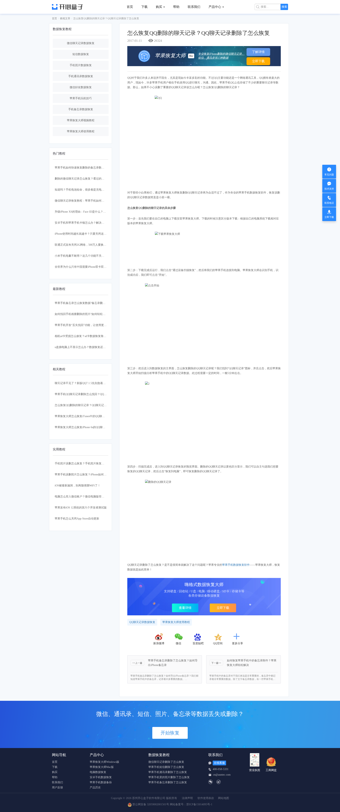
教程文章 (65, 18)
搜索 (284, 6)
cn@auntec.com (222, 774)
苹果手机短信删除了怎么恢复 (166, 767)
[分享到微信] (179, 637)
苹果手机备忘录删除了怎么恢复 (167, 782)
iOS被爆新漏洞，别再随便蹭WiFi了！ (77, 485)
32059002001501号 (158, 804)
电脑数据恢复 (98, 772)
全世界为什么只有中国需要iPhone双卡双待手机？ (85, 266)
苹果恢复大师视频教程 (80, 120)
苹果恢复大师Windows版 (104, 762)
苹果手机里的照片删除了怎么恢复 (169, 777)
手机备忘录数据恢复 (80, 109)
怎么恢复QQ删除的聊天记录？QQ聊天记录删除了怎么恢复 (90, 405)
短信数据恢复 (80, 54)
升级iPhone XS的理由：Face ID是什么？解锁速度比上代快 (90, 211)
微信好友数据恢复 (81, 87)
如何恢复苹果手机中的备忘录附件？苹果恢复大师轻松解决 (251, 663)
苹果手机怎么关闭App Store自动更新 (77, 518)
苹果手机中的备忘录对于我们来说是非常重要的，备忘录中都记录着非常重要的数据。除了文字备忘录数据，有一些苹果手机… (242, 677)
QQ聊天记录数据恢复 (142, 622)
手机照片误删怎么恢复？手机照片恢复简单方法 (84, 463)
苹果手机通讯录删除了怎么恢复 (167, 772)
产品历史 (95, 787)
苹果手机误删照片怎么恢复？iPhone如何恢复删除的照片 (89, 474)
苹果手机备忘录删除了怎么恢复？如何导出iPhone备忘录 (173, 663)
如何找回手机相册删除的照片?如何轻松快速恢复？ (85, 314)
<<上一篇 (137, 663)
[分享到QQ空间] (218, 637)
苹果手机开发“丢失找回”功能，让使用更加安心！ (85, 325)
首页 (130, 6)
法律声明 (187, 798)
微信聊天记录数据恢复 (80, 43)
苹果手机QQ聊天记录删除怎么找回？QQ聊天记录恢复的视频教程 (94, 394)
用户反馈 (57, 787)
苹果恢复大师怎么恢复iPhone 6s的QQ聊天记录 (83, 427)
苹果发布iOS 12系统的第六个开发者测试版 (81, 507)
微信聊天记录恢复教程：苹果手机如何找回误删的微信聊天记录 (93, 200)
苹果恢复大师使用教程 (80, 131)
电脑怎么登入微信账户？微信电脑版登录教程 (82, 496)
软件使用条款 (206, 798)
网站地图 (223, 798)
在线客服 (219, 762)
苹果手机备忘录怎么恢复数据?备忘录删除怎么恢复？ (87, 303)
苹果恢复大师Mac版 (102, 767)
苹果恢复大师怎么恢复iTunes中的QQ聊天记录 (82, 416)
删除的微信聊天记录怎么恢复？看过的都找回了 (84, 178)
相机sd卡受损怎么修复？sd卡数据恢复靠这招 (82, 336)
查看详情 (185, 607)
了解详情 (258, 52)
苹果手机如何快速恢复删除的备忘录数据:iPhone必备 (86, 167)
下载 (144, 6)
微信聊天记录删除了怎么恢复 (166, 762)
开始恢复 (170, 732)
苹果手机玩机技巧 (81, 98)
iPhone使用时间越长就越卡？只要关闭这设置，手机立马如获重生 (94, 233)
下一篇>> (216, 663)
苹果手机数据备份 (101, 782)
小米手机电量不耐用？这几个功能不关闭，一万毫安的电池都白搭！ (96, 255)
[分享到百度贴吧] (198, 637)
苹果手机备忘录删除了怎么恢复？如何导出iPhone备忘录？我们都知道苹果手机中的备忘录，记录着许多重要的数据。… (164, 677)
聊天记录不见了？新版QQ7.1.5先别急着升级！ (83, 383)
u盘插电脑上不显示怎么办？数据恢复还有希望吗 (84, 347)
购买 (54, 772)
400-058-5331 (220, 769)
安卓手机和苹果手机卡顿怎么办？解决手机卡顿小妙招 (88, 222)
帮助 (176, 6)
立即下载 (258, 61)
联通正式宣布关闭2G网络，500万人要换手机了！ (85, 244)
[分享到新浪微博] (159, 637)
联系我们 (194, 6)
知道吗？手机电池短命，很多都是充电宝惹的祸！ (85, 189)
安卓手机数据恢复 (101, 777)
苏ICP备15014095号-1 (199, 804)
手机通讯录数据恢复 (80, 76)
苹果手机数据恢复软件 (236, 564)
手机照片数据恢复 (81, 65)
